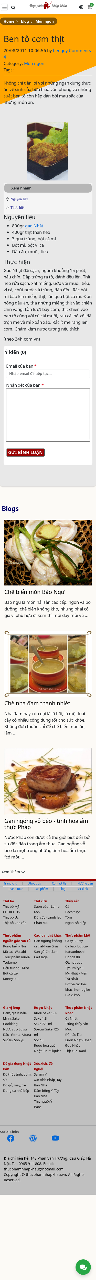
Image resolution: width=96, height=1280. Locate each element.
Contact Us (59, 883)
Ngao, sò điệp (75, 923)
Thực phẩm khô (77, 935)
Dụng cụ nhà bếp (16, 1090)
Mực (68, 1029)
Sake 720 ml (43, 1024)
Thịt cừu (40, 901)
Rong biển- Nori (15, 946)
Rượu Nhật (43, 1007)
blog (25, 21)
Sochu (39, 1040)
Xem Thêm (11, 871)
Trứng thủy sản (76, 1024)
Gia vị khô (72, 995)
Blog (62, 889)
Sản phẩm (41, 889)
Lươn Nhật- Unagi (78, 1040)
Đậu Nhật (72, 1045)
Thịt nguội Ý (43, 1101)
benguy (61, 50)
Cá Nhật (71, 1018)
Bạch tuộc (72, 912)
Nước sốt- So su (15, 1029)
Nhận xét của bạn (25, 385)
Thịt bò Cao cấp (15, 923)
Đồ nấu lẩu (73, 1035)
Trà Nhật (71, 979)
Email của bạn (21, 366)
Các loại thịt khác (47, 935)
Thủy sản (72, 901)
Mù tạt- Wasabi (14, 951)
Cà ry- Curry (74, 941)
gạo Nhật (34, 226)
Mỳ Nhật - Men (76, 973)
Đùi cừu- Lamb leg (47, 917)
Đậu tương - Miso (16, 968)
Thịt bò (8, 901)
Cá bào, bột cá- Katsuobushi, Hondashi (76, 951)
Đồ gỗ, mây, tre (14, 1085)
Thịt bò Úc (10, 917)
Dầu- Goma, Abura (17, 1035)
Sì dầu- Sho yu (13, 1040)
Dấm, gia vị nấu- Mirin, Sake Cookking (15, 1018)
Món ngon (45, 21)
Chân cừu (41, 923)
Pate (37, 1107)
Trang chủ (10, 883)
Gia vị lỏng (11, 1007)
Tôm (68, 917)
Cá (67, 906)
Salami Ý (40, 1074)
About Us (34, 883)
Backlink (82, 889)
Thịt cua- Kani (75, 1051)
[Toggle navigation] (4, 7)
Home (9, 21)
